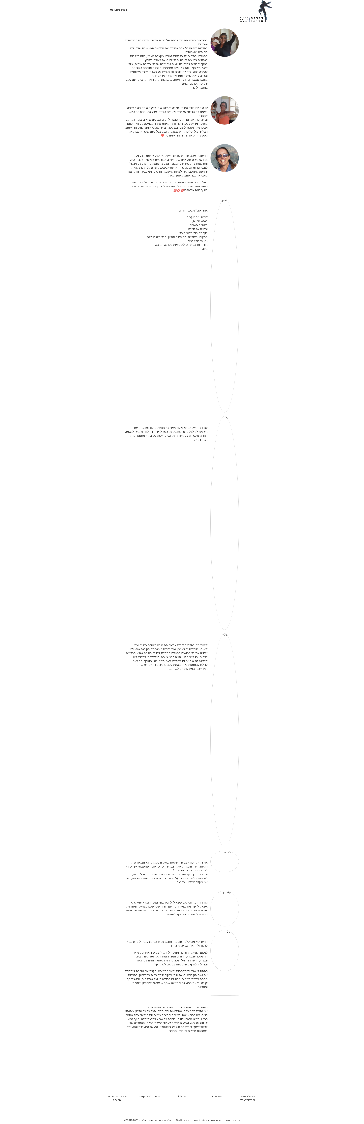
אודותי (215, 19)
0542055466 (118, 9)
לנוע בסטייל (120, 19)
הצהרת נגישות (233, 1120)
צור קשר (104, 19)
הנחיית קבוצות (215, 1096)
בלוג (149, 19)
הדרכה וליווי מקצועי (149, 1096)
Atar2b (179, 1120)
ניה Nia (182, 1096)
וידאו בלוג (175, 19)
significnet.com (201, 1120)
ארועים (161, 19)
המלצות (137, 19)
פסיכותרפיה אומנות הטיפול (116, 1098)
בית (226, 19)
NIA (189, 19)
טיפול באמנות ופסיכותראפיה (247, 1098)
